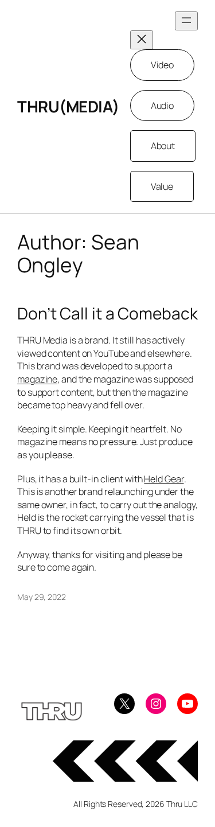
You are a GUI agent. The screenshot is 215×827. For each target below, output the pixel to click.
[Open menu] (186, 20)
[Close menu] (141, 39)
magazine (37, 379)
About (163, 145)
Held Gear (163, 479)
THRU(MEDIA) (68, 106)
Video (162, 64)
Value (162, 186)
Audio (162, 105)
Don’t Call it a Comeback (107, 314)
